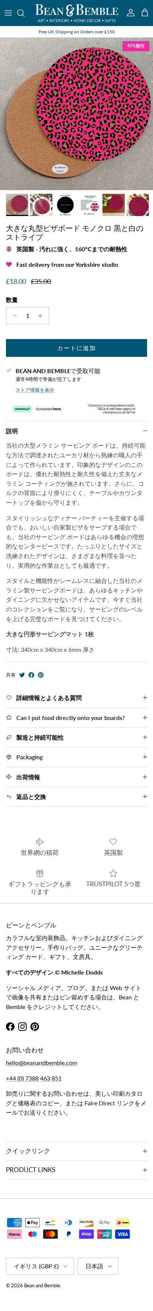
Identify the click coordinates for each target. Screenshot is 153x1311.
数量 (12, 299)
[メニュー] (8, 13)
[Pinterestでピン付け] (40, 675)
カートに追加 (76, 347)
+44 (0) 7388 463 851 (34, 1078)
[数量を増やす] (42, 316)
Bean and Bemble (42, 1285)
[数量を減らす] (12, 316)
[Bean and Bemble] (76, 13)
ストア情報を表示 (35, 390)
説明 (12, 430)
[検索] (24, 13)
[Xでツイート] (22, 675)
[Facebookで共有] (31, 675)
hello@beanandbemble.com (41, 1062)
